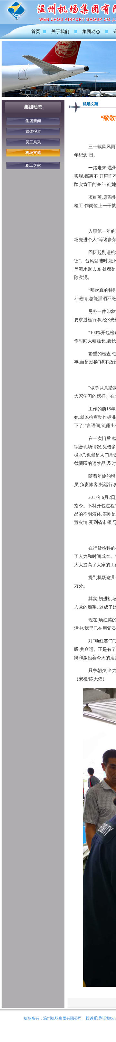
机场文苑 (33, 152)
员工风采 (33, 142)
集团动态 (91, 31)
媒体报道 (33, 131)
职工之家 (33, 165)
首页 (35, 31)
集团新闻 (33, 121)
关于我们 (60, 31)
